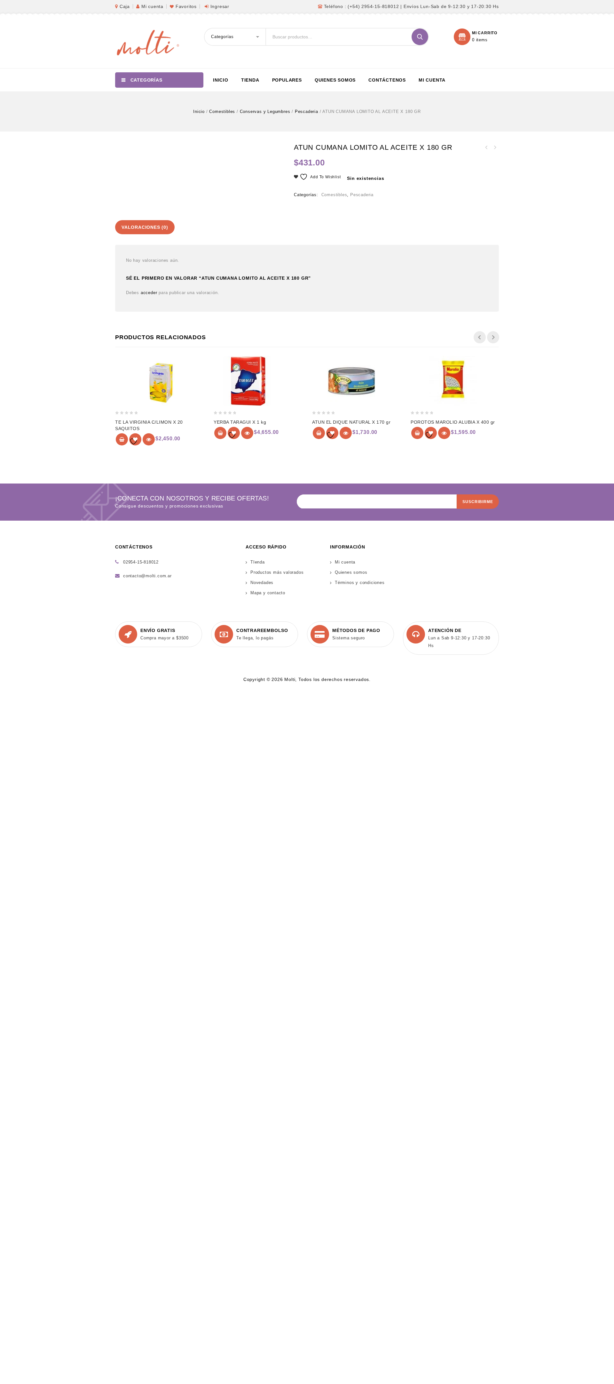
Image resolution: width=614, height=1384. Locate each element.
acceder (149, 292)
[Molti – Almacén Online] (147, 41)
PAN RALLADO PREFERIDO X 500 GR (486, 147)
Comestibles (222, 111)
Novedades (261, 582)
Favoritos (186, 6)
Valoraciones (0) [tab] (145, 227)
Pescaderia (306, 111)
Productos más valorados (276, 572)
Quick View (149, 439)
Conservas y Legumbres (265, 111)
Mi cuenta (152, 6)
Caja (125, 6)
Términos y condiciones (360, 582)
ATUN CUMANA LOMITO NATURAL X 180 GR (494, 147)
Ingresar (219, 6)
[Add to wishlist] (135, 439)
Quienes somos (335, 80)
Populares (287, 80)
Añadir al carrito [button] (122, 439)
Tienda (250, 80)
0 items (480, 39)
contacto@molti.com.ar (147, 575)
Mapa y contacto (267, 592)
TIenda (257, 562)
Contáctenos (387, 80)
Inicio (220, 80)
